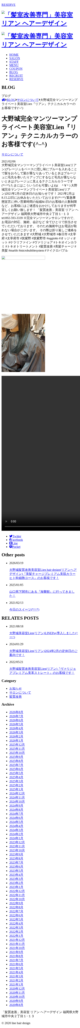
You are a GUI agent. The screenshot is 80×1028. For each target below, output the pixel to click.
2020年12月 (17, 988)
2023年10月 (17, 850)
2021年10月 (17, 948)
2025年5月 (16, 773)
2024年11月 (17, 797)
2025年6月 (16, 769)
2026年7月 (16, 716)
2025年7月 (16, 765)
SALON (14, 58)
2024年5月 (16, 822)
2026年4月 (16, 728)
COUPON (16, 68)
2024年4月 (16, 826)
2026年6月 (16, 720)
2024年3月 (16, 830)
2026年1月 (16, 740)
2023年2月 (16, 883)
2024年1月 (16, 838)
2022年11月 (17, 895)
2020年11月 (17, 992)
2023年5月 (16, 870)
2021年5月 (16, 968)
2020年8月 (16, 1005)
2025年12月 (17, 744)
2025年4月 (16, 777)
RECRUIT (16, 75)
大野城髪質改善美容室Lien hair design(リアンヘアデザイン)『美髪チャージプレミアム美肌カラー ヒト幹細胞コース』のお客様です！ (43, 574)
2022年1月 (16, 935)
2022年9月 (16, 903)
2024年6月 (16, 817)
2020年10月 (17, 996)
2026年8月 (16, 712)
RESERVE (9, 4)
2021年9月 (16, 952)
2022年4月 (16, 923)
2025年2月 (16, 785)
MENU (14, 65)
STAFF (14, 61)
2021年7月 (16, 960)
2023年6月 (16, 866)
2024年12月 (17, 793)
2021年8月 (16, 956)
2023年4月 (16, 874)
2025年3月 (16, 781)
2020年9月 (16, 1000)
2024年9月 (16, 805)
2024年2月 (16, 834)
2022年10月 (17, 899)
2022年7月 (16, 911)
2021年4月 (16, 972)
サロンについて (12, 154)
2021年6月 (16, 964)
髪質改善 (15, 696)
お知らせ (15, 688)
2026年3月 (16, 732)
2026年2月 (16, 736)
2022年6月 (16, 915)
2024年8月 (16, 809)
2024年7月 (16, 813)
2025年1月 (16, 789)
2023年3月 (16, 878)
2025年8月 (16, 761)
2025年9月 (16, 756)
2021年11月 (17, 944)
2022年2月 (16, 931)
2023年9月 (16, 854)
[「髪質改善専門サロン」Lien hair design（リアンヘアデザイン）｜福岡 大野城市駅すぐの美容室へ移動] (3, 99)
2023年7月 (16, 862)
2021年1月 (16, 984)
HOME (14, 54)
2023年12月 (17, 842)
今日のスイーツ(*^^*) (24, 609)
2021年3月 (16, 976)
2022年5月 (16, 919)
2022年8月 (16, 907)
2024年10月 (17, 801)
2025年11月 (17, 748)
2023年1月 (16, 887)
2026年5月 (16, 724)
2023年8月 (16, 858)
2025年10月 (17, 752)
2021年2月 (16, 980)
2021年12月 (17, 939)
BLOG (13, 72)
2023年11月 (17, 846)
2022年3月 (16, 927)
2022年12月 (17, 891)
